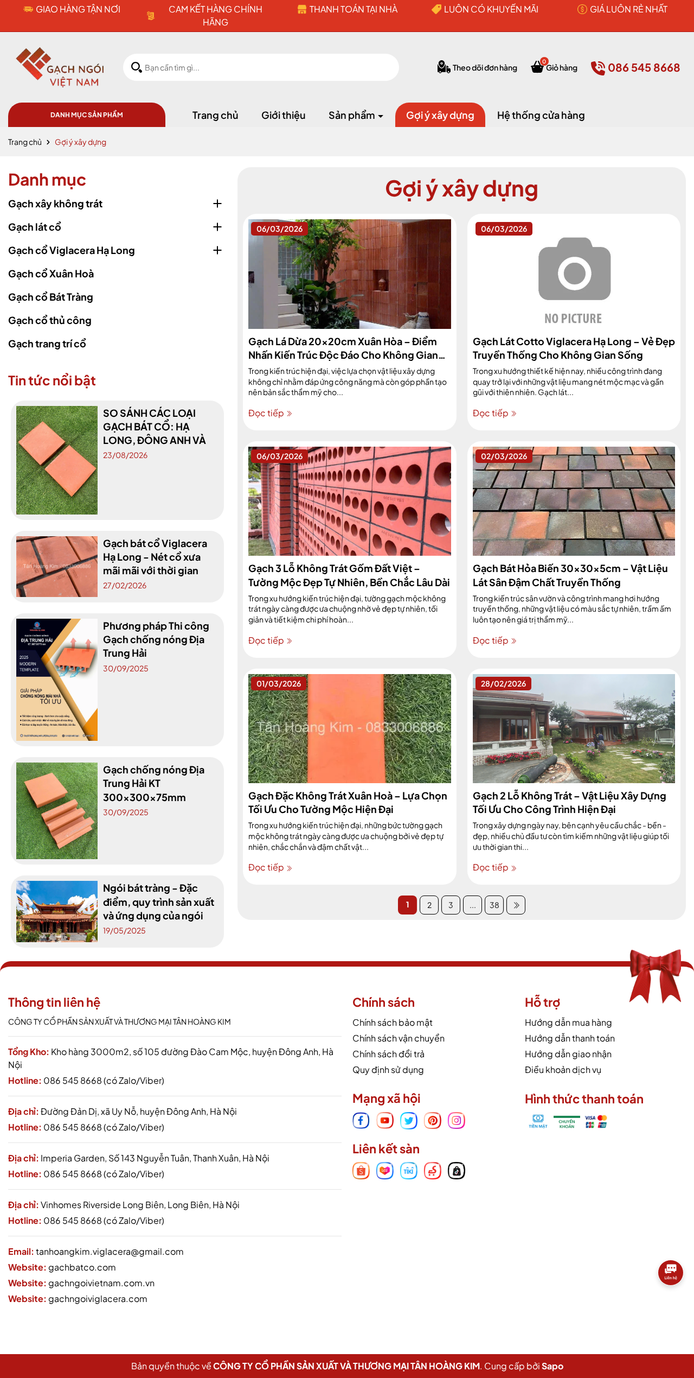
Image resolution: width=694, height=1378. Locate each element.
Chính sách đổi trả (388, 1053)
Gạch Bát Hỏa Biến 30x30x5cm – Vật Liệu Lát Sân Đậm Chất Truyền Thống (570, 575)
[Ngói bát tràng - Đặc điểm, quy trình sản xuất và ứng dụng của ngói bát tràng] (57, 910)
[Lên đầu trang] (672, 1309)
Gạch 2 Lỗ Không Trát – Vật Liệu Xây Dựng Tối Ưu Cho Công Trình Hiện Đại (569, 802)
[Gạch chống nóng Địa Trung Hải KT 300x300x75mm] (57, 810)
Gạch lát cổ (34, 226)
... (473, 905)
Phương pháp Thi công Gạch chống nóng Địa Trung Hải (156, 639)
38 (494, 905)
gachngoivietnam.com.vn (101, 1282)
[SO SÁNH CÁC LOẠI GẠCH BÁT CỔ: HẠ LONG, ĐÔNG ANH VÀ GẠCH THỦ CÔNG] (57, 458)
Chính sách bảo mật (392, 1022)
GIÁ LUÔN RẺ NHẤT (628, 9)
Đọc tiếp (267, 412)
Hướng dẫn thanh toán (570, 1038)
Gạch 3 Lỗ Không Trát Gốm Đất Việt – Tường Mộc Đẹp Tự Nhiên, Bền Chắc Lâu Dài (349, 575)
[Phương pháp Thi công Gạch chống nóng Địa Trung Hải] (57, 678)
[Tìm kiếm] (136, 67)
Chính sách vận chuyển (398, 1038)
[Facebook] (361, 1119)
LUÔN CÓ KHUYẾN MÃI (491, 9)
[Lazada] (385, 1169)
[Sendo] (432, 1169)
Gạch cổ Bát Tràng (50, 296)
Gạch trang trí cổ (47, 343)
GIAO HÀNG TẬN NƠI (78, 9)
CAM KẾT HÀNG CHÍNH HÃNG (215, 15)
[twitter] (408, 1119)
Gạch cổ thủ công (50, 320)
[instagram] (456, 1119)
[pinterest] (432, 1119)
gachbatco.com (82, 1267)
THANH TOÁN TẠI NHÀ (353, 9)
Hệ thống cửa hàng (541, 115)
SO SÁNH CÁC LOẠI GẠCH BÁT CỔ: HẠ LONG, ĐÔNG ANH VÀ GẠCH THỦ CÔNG (154, 427)
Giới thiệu (283, 115)
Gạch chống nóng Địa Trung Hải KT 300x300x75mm (153, 783)
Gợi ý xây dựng (440, 115)
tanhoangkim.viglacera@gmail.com (110, 1251)
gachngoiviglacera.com (97, 1298)
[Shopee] (361, 1169)
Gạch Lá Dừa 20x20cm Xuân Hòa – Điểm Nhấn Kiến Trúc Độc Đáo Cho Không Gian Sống (343, 348)
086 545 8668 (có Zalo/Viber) (103, 1080)
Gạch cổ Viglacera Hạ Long (71, 250)
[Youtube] (385, 1119)
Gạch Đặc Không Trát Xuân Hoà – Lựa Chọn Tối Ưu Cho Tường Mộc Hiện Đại (347, 802)
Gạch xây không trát (55, 203)
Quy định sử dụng (388, 1069)
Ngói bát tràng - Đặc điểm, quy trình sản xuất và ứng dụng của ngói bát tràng (158, 901)
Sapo (552, 1365)
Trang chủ (215, 115)
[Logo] (59, 66)
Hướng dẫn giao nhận (568, 1053)
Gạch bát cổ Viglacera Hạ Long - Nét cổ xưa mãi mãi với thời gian (155, 556)
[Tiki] (408, 1169)
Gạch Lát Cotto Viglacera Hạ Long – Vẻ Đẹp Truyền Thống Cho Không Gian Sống (574, 348)
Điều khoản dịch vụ (563, 1069)
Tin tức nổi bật (52, 380)
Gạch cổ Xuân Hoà (51, 273)
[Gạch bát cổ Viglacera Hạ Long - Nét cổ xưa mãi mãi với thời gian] (57, 565)
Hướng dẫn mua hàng (568, 1022)
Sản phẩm (353, 115)
